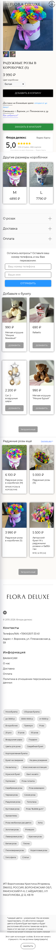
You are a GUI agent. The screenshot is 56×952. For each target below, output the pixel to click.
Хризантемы (11, 816)
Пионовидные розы (15, 850)
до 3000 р (10, 719)
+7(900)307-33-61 (30, 633)
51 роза (21, 732)
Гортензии (10, 781)
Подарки (33, 739)
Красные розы (35, 836)
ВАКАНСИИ (10, 658)
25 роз (8, 732)
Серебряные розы (14, 788)
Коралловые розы (38, 850)
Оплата (7, 673)
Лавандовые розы (14, 836)
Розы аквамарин (36, 788)
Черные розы (12, 795)
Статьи (25, 857)
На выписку (11, 767)
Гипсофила (11, 857)
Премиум (28, 725)
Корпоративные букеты (16, 753)
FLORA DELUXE (25, 5)
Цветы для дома (13, 746)
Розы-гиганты (28, 781)
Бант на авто (32, 774)
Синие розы (29, 795)
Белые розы (11, 843)
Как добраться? (10, 115)
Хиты (40, 823)
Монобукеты (11, 712)
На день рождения (38, 760)
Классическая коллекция (35, 767)
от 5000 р (43, 719)
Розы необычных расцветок (18, 823)
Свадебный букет (35, 746)
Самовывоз (8, 111)
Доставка (7, 103)
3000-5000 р (27, 719)
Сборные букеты (32, 712)
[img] (7, 4)
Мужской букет (13, 774)
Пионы (26, 843)
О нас (6, 663)
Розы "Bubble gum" (35, 809)
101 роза (34, 732)
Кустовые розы (12, 809)
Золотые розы (12, 829)
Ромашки (29, 829)
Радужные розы (13, 802)
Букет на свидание (14, 760)
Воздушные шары (14, 739)
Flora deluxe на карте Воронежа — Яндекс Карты (28, 150)
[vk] (5, 612)
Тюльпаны (31, 802)
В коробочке (11, 725)
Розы (41, 725)
